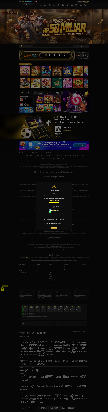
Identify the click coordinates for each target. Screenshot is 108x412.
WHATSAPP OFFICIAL (55, 212)
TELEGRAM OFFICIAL (54, 210)
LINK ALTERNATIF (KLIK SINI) (54, 200)
